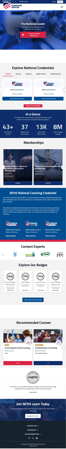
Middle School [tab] (41, 74)
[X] (33, 438)
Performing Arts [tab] (55, 74)
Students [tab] (29, 74)
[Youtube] (37, 438)
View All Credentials (33, 106)
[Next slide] (64, 89)
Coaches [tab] (8, 74)
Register (60, 1)
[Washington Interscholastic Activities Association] (34, 254)
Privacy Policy (33, 446)
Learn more (10, 290)
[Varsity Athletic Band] (49, 254)
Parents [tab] (18, 74)
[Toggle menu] (62, 7)
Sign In (54, 1)
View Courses (11, 236)
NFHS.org (14, 1)
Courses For (32, 426)
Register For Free (32, 416)
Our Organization (32, 434)
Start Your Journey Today (33, 300)
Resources (31, 430)
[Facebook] (29, 438)
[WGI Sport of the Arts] (19, 254)
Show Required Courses (17, 98)
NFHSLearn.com (24, 1)
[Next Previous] (3, 167)
